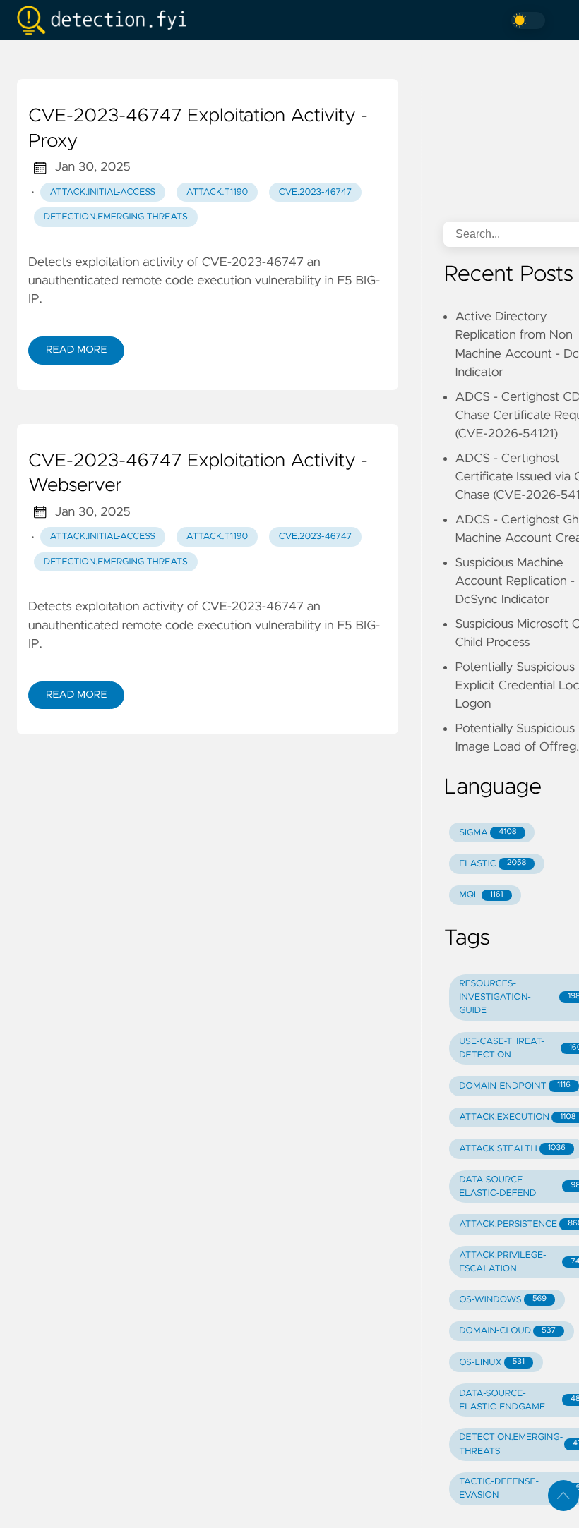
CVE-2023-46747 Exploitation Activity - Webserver (198, 474)
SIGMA (487, 832)
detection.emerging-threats (116, 217)
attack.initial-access (103, 192)
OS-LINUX (492, 1362)
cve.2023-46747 (315, 192)
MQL (481, 894)
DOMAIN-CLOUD (507, 1330)
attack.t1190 (217, 192)
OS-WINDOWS (503, 1299)
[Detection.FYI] (107, 20)
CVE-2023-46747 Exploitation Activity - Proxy (198, 129)
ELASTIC (492, 863)
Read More (76, 350)
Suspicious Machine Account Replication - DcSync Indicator (515, 582)
